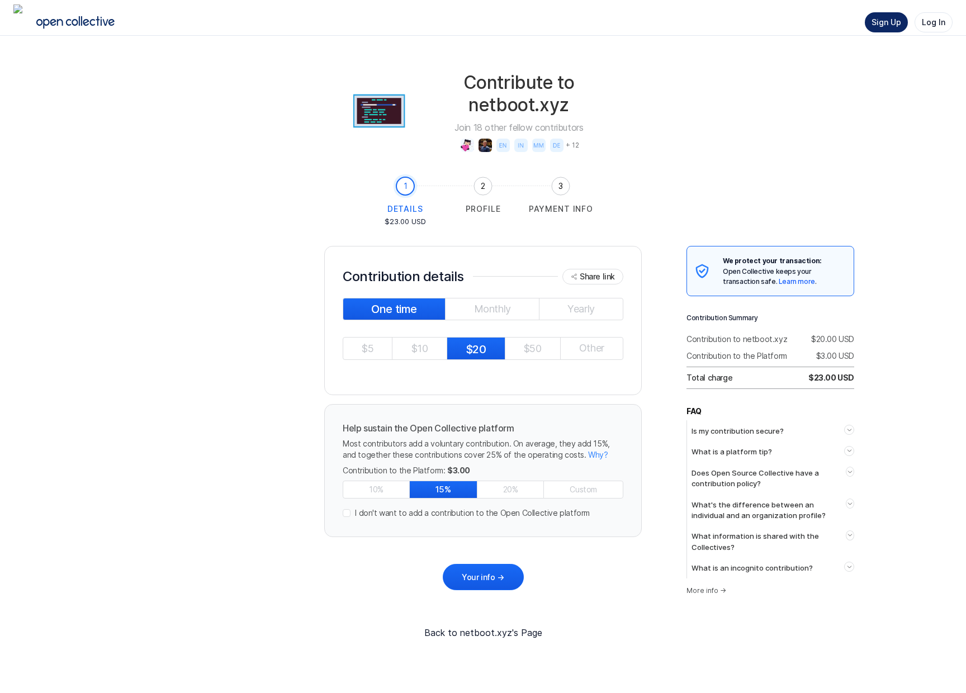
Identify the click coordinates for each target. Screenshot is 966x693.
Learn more (797, 281)
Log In (933, 22)
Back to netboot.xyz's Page (483, 632)
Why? (598, 454)
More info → (706, 590)
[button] (483, 513)
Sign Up (886, 22)
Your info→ (483, 577)
